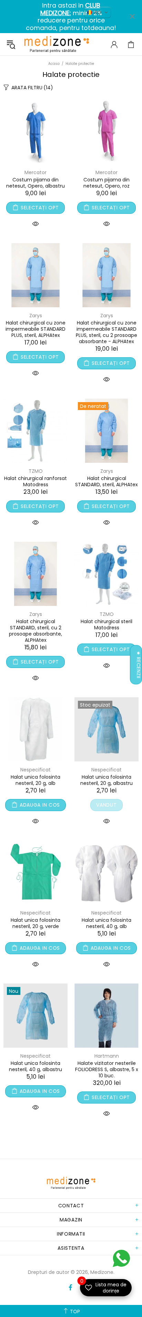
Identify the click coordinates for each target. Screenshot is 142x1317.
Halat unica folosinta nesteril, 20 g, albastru (106, 780)
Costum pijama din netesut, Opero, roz (106, 183)
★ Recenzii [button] (138, 664)
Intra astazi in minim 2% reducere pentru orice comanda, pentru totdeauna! (71, 16)
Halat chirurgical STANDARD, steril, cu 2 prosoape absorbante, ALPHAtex (35, 630)
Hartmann (106, 1056)
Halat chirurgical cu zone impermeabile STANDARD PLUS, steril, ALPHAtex (35, 329)
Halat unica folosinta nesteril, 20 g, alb (35, 780)
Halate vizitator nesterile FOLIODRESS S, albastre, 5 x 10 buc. (106, 1069)
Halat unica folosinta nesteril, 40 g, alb (106, 923)
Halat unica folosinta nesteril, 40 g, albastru (35, 1066)
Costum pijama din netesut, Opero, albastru (35, 183)
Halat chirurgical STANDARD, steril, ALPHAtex (106, 481)
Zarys (35, 315)
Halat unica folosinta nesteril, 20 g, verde (35, 923)
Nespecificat (35, 770)
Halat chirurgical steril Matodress (106, 624)
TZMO (36, 471)
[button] (97, 12)
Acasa (54, 63)
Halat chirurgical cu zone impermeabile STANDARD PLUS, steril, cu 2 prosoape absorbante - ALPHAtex (106, 332)
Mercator (35, 172)
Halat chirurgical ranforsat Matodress (35, 481)
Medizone (56, 44)
